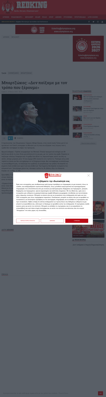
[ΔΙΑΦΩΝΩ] (89, 176)
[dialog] (53, 198)
